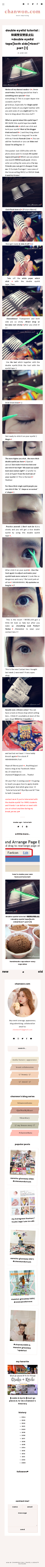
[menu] (3, 4)
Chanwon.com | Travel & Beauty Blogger (25, 1563)
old (40, 972)
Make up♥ (17, 822)
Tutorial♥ (27, 822)
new (5, 972)
